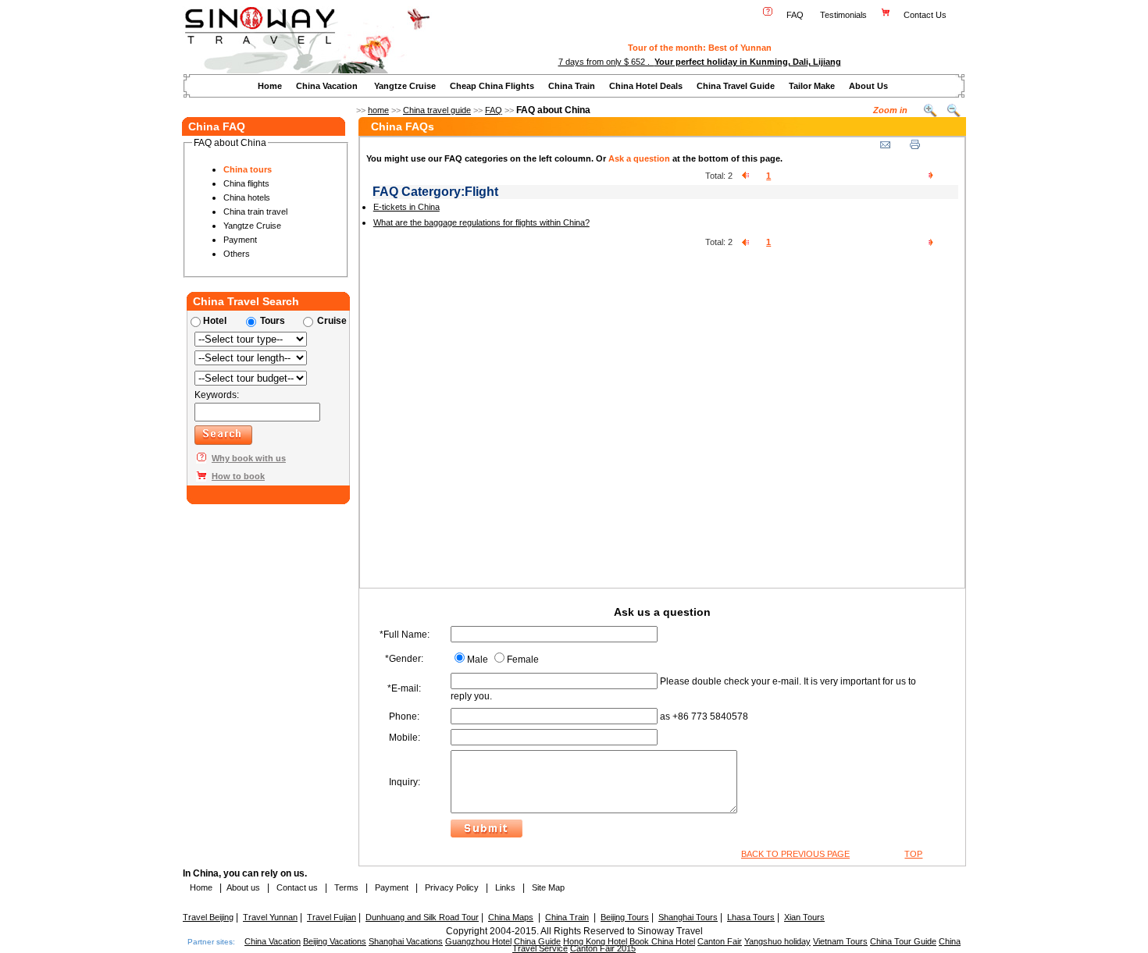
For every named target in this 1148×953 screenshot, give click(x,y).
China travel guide (437, 110)
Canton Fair (719, 941)
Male (477, 659)
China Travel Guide (736, 86)
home (378, 110)
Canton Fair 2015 (603, 948)
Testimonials (843, 15)
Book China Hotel (662, 941)
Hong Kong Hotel (595, 941)
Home (270, 86)
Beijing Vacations (334, 941)
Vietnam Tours (840, 941)
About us (243, 887)
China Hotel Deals (646, 86)
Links (505, 887)
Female (523, 659)
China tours (247, 169)
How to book (238, 476)
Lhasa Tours (751, 917)
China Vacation (327, 86)
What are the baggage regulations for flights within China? (481, 222)
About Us (868, 86)
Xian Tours (804, 917)
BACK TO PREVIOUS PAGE (795, 854)
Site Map (548, 887)
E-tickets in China (406, 207)
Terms (346, 887)
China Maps (510, 917)
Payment (240, 239)
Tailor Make (812, 86)
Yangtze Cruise (405, 86)
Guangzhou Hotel (478, 941)
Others (236, 253)
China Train (571, 86)
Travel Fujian (331, 917)
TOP (913, 854)
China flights (246, 183)
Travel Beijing (208, 917)
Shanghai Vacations (406, 941)
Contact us (296, 887)
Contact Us (926, 15)
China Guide (537, 941)
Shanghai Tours (688, 917)
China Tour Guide (903, 941)
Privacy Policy (450, 887)
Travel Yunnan (270, 917)
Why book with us (249, 458)
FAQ (795, 15)
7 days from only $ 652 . (699, 61)
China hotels (246, 197)
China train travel (255, 211)
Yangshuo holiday (777, 941)
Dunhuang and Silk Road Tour (422, 917)
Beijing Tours (625, 917)
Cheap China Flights (492, 86)
